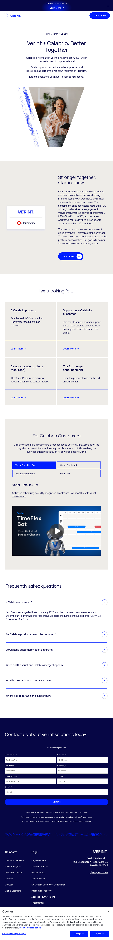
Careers (9, 878)
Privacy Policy (65, 821)
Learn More (17, 348)
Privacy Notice (38, 872)
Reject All (99, 933)
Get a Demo (100, 15)
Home (48, 33)
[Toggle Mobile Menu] (5, 15)
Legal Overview (38, 860)
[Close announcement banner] (108, 6)
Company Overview (14, 860)
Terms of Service (80, 821)
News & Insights (13, 866)
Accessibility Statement (43, 896)
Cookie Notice (38, 878)
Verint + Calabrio (61, 33)
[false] (108, 911)
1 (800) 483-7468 (99, 872)
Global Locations (13, 890)
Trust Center (37, 902)
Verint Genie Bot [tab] (68, 465)
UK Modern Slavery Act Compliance (48, 884)
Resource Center (13, 872)
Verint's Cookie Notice (30, 927)
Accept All (79, 933)
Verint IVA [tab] (65, 473)
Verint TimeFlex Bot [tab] (25, 465)
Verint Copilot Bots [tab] (25, 473)
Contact (9, 884)
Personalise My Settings (14, 933)
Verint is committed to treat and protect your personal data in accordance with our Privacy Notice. (56, 817)
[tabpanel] (56, 519)
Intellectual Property (41, 890)
